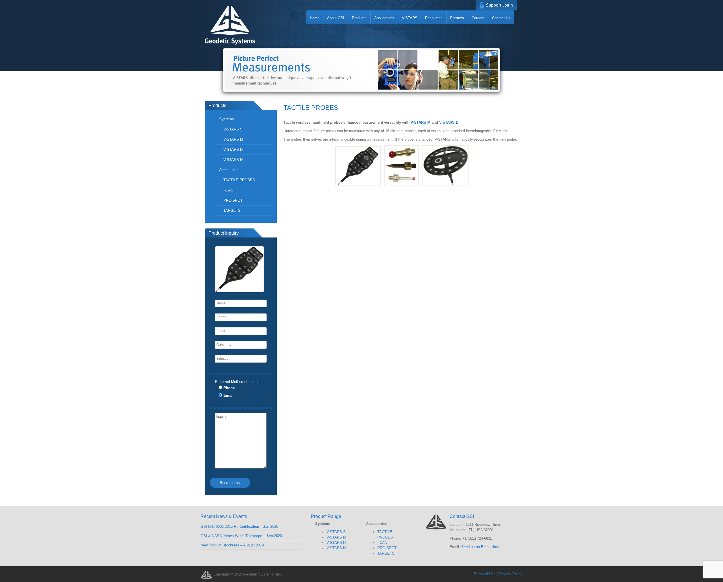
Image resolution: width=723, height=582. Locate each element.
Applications (384, 18)
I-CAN (228, 190)
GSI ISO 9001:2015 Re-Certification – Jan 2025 (239, 526)
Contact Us (501, 18)
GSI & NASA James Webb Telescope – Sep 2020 (241, 536)
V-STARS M (420, 122)
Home (314, 18)
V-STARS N (233, 160)
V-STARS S (233, 129)
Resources (434, 18)
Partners (457, 18)
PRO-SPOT (233, 200)
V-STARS (409, 18)
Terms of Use (485, 574)
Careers (478, 18)
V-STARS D (448, 122)
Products (359, 18)
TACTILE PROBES (239, 180)
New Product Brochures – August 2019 (232, 545)
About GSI (335, 18)
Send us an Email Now (479, 547)
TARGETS (232, 210)
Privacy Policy (510, 574)
